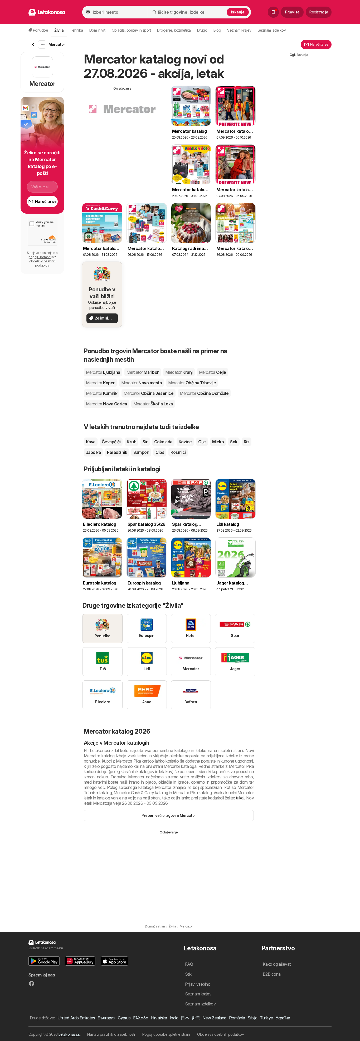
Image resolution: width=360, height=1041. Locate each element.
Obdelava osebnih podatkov (220, 1034)
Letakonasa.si (69, 1034)
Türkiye (266, 1017)
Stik (188, 974)
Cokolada (163, 441)
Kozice (185, 441)
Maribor (143, 372)
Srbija (252, 1017)
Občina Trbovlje (192, 382)
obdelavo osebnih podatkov (42, 263)
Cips (159, 452)
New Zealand (214, 1017)
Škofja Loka (153, 403)
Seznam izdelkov (272, 30)
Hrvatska (159, 1017)
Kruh (131, 441)
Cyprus (124, 1017)
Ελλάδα (140, 1017)
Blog (217, 30)
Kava (90, 441)
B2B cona (272, 974)
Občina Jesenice (148, 393)
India (174, 1017)
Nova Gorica (106, 403)
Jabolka (93, 452)
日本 (185, 1017)
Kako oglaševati (277, 964)
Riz (246, 441)
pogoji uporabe (39, 257)
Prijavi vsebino (197, 984)
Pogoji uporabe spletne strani (166, 1034)
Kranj (179, 372)
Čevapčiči (111, 441)
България (106, 1017)
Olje (202, 441)
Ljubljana (103, 372)
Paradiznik (117, 452)
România (237, 1017)
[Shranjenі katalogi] (273, 12)
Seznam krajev (239, 30)
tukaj (240, 798)
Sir (145, 441)
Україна (283, 1017)
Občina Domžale (204, 393)
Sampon (141, 452)
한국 (196, 1017)
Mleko (218, 441)
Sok (233, 441)
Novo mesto (141, 382)
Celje (212, 372)
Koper (100, 382)
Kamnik (101, 393)
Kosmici (178, 452)
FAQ (189, 964)
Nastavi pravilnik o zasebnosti (111, 1034)
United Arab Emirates (76, 1017)
